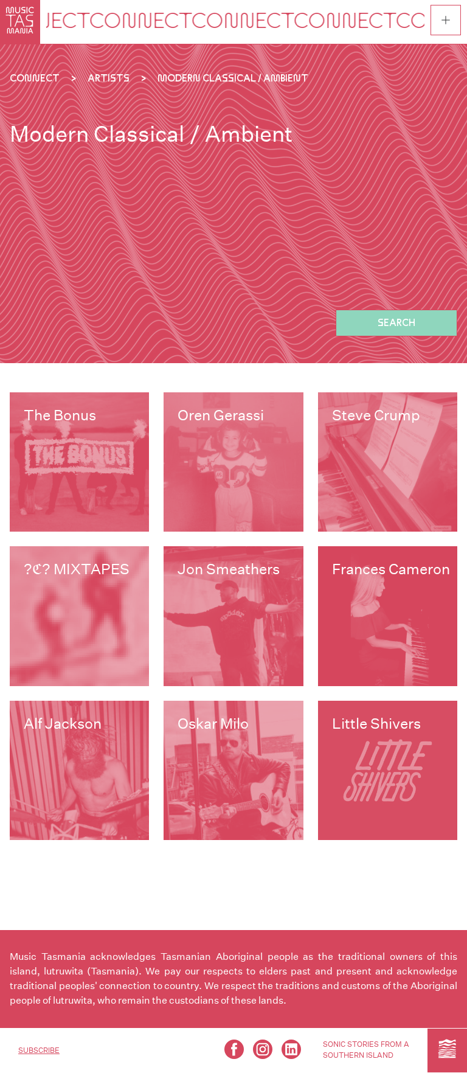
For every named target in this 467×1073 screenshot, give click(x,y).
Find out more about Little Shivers (387, 770)
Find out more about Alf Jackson (79, 770)
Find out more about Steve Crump (387, 462)
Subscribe (39, 1050)
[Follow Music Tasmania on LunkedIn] (291, 1049)
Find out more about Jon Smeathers (233, 616)
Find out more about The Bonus (79, 462)
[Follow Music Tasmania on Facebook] (234, 1049)
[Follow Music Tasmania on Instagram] (262, 1049)
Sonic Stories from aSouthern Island (366, 1049)
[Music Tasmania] (447, 1050)
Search (396, 322)
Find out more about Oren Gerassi (233, 462)
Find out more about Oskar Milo (233, 770)
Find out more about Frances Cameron (387, 616)
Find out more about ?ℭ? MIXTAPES (79, 616)
